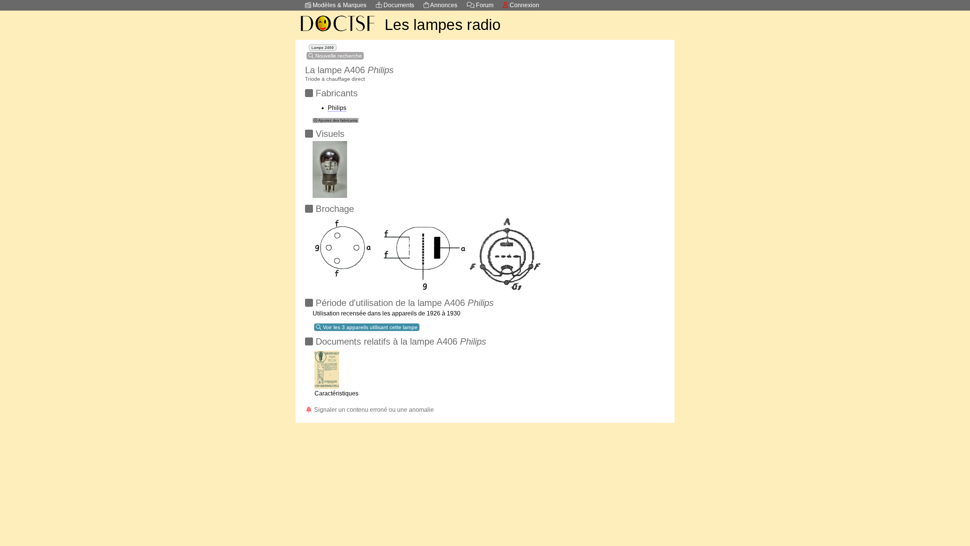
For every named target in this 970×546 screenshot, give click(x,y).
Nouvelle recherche (338, 56)
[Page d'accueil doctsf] (337, 32)
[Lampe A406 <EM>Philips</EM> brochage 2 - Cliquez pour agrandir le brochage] (390, 252)
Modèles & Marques (338, 5)
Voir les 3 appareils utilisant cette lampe (369, 327)
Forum (483, 5)
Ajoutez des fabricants (337, 120)
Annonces (443, 5)
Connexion (523, 5)
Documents (398, 5)
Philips (337, 108)
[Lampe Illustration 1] (330, 167)
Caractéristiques (336, 393)
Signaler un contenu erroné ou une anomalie (373, 409)
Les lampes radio (443, 24)
